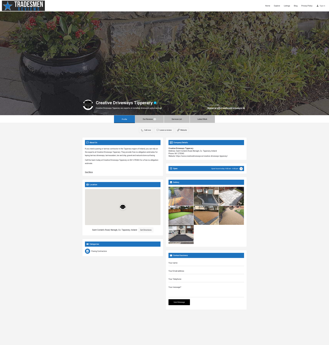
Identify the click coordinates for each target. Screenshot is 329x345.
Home (267, 6)
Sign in (322, 6)
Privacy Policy (306, 6)
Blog (296, 6)
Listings (287, 6)
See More (89, 172)
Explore (277, 6)
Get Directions (146, 230)
